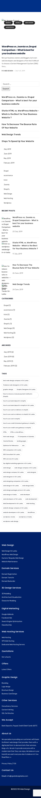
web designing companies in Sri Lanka (15, 481)
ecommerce (8, 175)
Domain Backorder (8, 581)
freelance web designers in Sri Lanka (15, 385)
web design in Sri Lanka (11, 485)
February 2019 (9, 163)
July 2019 (7, 149)
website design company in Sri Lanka (15, 508)
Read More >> (6, 757)
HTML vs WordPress (16, 432)
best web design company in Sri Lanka (15, 380)
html (5, 180)
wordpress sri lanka (25, 517)
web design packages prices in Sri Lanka (16, 490)
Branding (5, 683)
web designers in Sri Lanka (12, 477)
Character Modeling (9, 601)
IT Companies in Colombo (26, 436)
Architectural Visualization (11, 597)
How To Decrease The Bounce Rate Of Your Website (19, 126)
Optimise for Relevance (10, 445)
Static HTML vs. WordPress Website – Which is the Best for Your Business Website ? (20, 114)
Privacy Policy (7, 764)
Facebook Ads (7, 618)
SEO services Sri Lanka (10, 459)
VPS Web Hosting (8, 641)
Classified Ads (7, 625)
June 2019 (8, 154)
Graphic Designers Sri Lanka (26, 389)
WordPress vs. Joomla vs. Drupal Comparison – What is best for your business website (19, 50)
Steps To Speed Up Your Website (18, 141)
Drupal (8, 23)
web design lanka (28, 485)
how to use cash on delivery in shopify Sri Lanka (19, 414)
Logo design (6, 687)
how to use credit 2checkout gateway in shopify (19, 423)
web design (7, 468)
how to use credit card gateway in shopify (17, 427)
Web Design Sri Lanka (9, 551)
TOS (14, 764)
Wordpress (10, 27)
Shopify (7, 189)
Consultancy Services (10, 706)
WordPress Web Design (10, 555)
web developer (25, 494)
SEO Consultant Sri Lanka (11, 454)
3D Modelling (6, 594)
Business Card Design (9, 694)
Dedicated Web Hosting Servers (13, 645)
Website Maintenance (10, 562)
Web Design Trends (11, 134)
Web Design (29, 23)
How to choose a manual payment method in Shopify (17, 395)
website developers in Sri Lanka (13, 512)
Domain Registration (9, 574)
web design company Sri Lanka (13, 472)
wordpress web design (10, 521)
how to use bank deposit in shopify (14, 401)
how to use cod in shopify (11, 419)
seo (23, 445)
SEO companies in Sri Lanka (12, 450)
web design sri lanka (10, 494)
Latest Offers (7, 669)
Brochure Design (8, 690)
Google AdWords (8, 614)
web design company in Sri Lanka (25, 468)
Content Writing (7, 710)
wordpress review (9, 517)
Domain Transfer (8, 578)
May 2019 (7, 158)
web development (31, 499)
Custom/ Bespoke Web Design (13, 558)
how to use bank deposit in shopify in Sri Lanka (18, 405)
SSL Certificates (8, 713)
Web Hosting (8, 198)
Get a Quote (6, 657)
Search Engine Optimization (12, 621)
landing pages (21, 441)
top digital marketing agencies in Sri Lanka (17, 463)
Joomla (18, 23)
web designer (31, 472)
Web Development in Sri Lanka (13, 503)
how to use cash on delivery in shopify (15, 410)
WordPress (31, 512)
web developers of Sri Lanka (12, 499)
